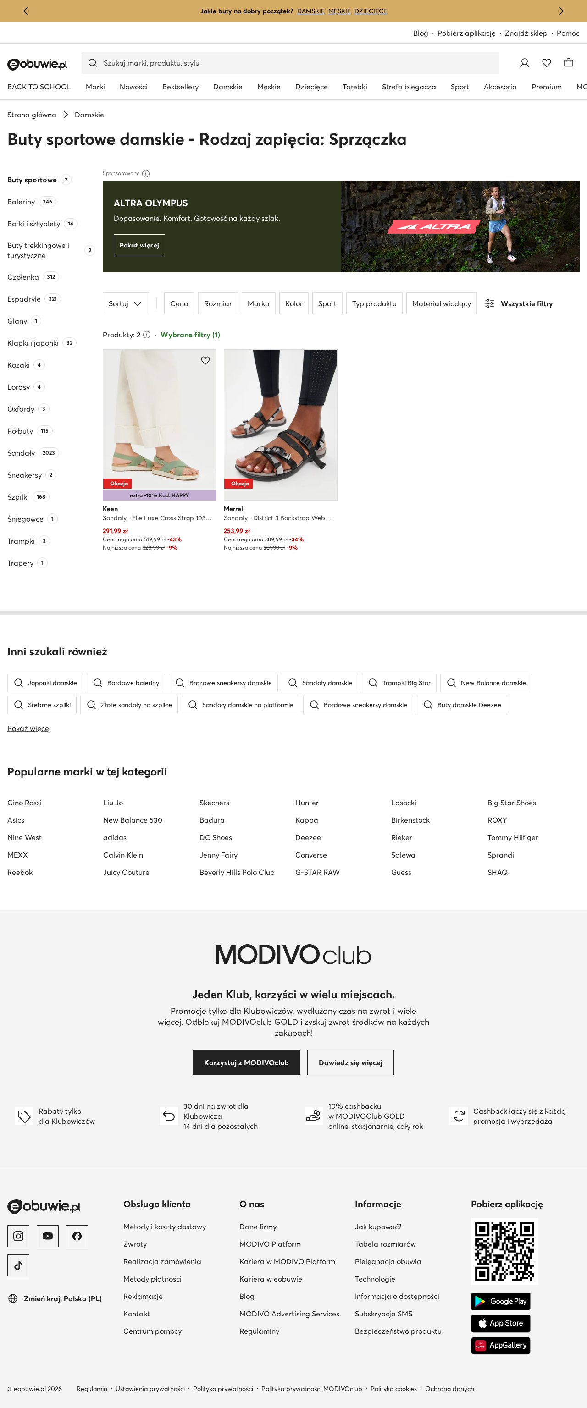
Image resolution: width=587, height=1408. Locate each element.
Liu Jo (113, 802)
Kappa (306, 820)
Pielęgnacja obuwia (388, 1261)
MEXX (17, 854)
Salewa (403, 854)
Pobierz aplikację (466, 33)
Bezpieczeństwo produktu (398, 1331)
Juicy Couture (126, 872)
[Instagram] (18, 1236)
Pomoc (568, 33)
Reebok (20, 872)
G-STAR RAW (317, 872)
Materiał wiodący (441, 303)
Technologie (375, 1278)
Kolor (294, 303)
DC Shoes (215, 837)
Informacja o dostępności (397, 1296)
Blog (420, 33)
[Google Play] (501, 1301)
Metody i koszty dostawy (164, 1226)
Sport (327, 303)
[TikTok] (18, 1265)
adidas (115, 837)
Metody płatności (152, 1278)
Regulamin (92, 1389)
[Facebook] (77, 1236)
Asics (15, 820)
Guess (401, 872)
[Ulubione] (547, 63)
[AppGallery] (501, 1345)
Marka (259, 303)
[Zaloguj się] (525, 63)
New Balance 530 (132, 820)
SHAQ (497, 872)
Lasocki (403, 802)
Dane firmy (258, 1226)
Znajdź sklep (526, 33)
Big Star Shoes (511, 802)
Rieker (401, 837)
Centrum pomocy (152, 1331)
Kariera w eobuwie (270, 1278)
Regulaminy (259, 1331)
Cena (179, 303)
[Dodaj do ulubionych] (205, 360)
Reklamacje (143, 1296)
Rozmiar (218, 303)
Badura (212, 820)
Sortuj (118, 303)
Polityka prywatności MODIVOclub (311, 1389)
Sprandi (500, 854)
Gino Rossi (24, 802)
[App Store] (501, 1323)
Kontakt (136, 1313)
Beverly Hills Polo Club (237, 872)
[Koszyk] (569, 63)
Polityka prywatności (223, 1389)
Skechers (214, 802)
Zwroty (135, 1243)
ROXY (497, 820)
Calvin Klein (123, 854)
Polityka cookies (394, 1389)
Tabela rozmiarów (385, 1243)
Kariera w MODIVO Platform (287, 1261)
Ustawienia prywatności (150, 1389)
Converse (311, 854)
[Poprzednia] (26, 11)
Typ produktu (374, 303)
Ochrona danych (449, 1389)
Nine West (24, 837)
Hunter (307, 802)
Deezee (308, 837)
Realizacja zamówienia (162, 1261)
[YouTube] (48, 1236)
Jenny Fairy (218, 854)
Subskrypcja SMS (383, 1313)
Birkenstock (410, 820)
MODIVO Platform (270, 1243)
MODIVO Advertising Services (289, 1313)
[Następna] (561, 11)
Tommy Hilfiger (512, 837)
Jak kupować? (378, 1226)
